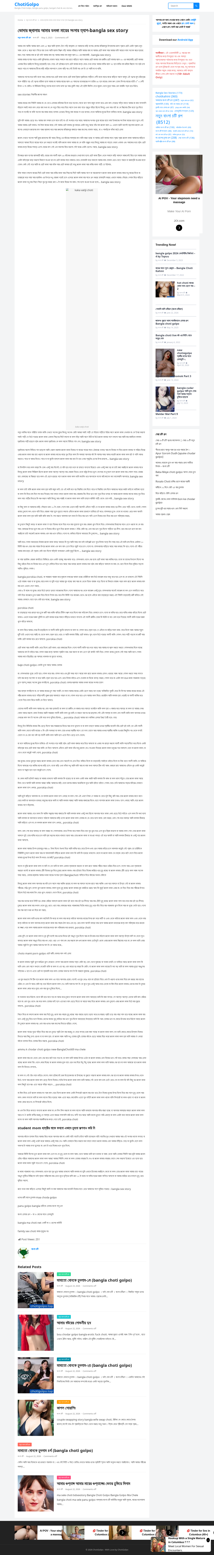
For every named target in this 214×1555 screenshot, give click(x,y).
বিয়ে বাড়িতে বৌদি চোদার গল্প (167, 493)
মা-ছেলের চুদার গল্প (166, 137)
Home (20, 20)
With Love (109, 1549)
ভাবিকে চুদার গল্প (179, 134)
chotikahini (166, 96)
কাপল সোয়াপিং (66, 1408)
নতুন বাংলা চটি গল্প (31, 20)
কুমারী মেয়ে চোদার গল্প (165, 107)
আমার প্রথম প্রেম (163, 514)
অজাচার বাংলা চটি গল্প (167, 100)
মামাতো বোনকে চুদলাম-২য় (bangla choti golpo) (94, 1365)
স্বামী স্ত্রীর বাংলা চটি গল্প (165, 141)
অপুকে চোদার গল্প (187, 100)
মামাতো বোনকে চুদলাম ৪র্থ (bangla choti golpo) (55, 1450)
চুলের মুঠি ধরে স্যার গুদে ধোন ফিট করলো (172, 508)
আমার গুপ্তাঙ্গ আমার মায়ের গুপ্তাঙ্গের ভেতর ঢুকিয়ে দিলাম (93, 1483)
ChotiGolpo (27, 4)
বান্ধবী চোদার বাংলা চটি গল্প (183, 131)
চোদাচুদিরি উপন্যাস (184, 110)
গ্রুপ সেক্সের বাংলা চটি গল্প (164, 111)
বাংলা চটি (36, 37)
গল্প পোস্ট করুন (188, 23)
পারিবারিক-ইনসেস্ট (183, 127)
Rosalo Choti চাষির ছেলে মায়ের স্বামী (173, 481)
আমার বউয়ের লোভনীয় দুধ (74, 1322)
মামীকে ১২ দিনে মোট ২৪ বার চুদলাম (170, 487)
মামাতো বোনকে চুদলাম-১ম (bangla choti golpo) (94, 1280)
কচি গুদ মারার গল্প (179, 103)
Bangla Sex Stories (169, 92)
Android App (185, 39)
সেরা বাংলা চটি (186, 137)
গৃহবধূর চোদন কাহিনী (182, 107)
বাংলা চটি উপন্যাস (164, 130)
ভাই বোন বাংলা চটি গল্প (163, 134)
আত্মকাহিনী (162, 103)
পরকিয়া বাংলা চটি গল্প (165, 127)
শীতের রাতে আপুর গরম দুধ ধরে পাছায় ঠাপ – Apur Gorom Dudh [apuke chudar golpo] (176, 453)
